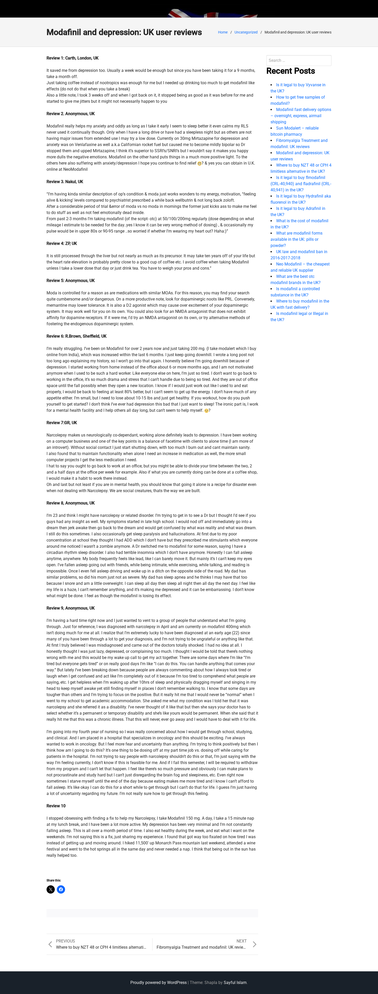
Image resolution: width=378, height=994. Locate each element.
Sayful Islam (235, 982)
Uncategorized (246, 32)
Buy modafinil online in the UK (97, 8)
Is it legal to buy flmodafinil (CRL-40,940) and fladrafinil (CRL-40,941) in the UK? (301, 183)
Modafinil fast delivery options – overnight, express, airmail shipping (301, 115)
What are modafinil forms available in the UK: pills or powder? (296, 239)
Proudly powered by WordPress (158, 982)
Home (223, 32)
